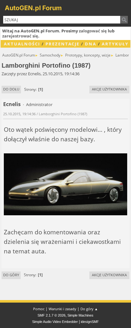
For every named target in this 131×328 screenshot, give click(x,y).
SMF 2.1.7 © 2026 (52, 315)
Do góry (11, 274)
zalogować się (93, 31)
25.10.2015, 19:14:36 (19, 113)
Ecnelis (12, 104)
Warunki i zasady (62, 308)
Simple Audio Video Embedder (55, 322)
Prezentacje (62, 44)
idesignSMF (90, 322)
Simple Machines (80, 315)
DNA (90, 44)
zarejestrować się (20, 36)
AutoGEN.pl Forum (33, 8)
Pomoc (39, 308)
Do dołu (11, 89)
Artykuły (115, 44)
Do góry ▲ (89, 308)
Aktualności (22, 44)
